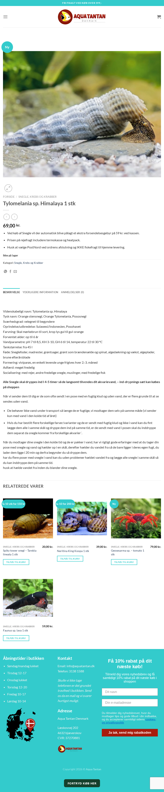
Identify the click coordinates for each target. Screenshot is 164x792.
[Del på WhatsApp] (5, 271)
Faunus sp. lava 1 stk (15, 630)
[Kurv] (159, 16)
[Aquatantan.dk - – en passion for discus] (82, 16)
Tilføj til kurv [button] (16, 562)
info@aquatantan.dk (81, 666)
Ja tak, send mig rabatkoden (129, 732)
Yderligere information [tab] (40, 292)
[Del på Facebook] (10, 271)
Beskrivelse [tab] (11, 292)
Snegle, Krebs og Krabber (37, 196)
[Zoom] (8, 188)
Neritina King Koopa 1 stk (73, 551)
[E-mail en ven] (15, 271)
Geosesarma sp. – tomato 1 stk (127, 552)
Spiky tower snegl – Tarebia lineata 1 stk (19, 552)
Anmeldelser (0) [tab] (72, 292)
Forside (9, 196)
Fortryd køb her (82, 783)
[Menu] (5, 17)
